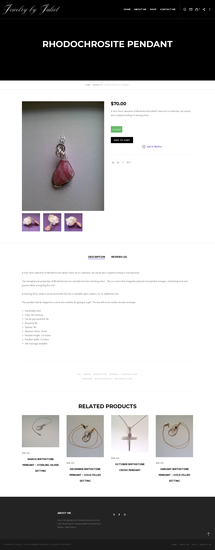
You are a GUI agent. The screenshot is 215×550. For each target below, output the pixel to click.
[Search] (185, 9)
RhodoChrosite (105, 379)
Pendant (88, 379)
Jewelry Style (100, 374)
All (79, 374)
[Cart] (197, 9)
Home (174, 545)
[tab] (96, 257)
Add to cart (122, 140)
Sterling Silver (129, 374)
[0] (128, 163)
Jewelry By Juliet (40, 544)
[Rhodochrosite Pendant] (113, 163)
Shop (194, 545)
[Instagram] (124, 514)
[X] (114, 514)
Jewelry (87, 374)
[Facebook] (119, 514)
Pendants (114, 374)
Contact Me (205, 545)
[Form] (191, 9)
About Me (184, 545)
